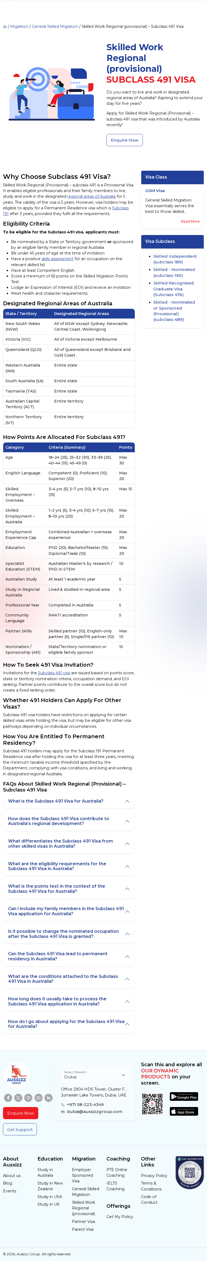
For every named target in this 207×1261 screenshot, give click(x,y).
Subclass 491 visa (54, 672)
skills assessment (58, 258)
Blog (7, 1183)
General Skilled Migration (55, 26)
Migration (19, 26)
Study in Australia (45, 1172)
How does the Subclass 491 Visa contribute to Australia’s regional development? (58, 821)
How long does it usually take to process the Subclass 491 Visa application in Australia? (57, 1001)
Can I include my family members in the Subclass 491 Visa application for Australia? (66, 911)
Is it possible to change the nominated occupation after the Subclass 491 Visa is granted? (63, 934)
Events (9, 1191)
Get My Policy (119, 1216)
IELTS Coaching (115, 1186)
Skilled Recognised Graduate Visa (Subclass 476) (173, 288)
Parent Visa (83, 1229)
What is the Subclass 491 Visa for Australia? (56, 801)
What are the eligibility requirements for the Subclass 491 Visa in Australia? (57, 866)
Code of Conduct (149, 1199)
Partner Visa (83, 1221)
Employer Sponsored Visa (82, 1175)
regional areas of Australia (91, 196)
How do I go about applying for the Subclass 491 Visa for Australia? (66, 1024)
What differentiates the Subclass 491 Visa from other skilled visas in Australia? (60, 844)
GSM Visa (155, 190)
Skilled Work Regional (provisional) (83, 1208)
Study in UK (48, 1204)
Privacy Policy (154, 1175)
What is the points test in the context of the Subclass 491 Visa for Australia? (56, 889)
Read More (190, 221)
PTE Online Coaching (116, 1172)
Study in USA (49, 1196)
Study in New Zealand (50, 1186)
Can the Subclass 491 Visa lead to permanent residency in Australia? (58, 956)
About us (11, 1175)
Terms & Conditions (151, 1186)
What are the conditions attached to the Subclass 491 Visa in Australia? (63, 979)
